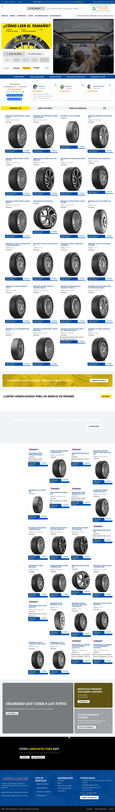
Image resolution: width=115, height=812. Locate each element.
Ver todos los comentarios (14, 95)
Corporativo (21, 16)
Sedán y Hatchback (43, 784)
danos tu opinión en (14, 99)
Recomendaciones (41, 16)
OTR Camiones (41, 795)
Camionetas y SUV (42, 788)
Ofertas (12, 16)
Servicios (4, 16)
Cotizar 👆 (80, 2)
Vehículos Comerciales (44, 792)
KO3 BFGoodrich (55, 16)
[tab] (15, 108)
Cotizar (30, 16)
